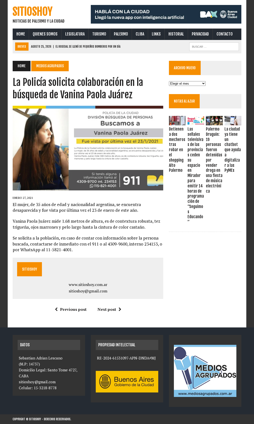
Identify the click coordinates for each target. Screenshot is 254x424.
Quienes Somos (45, 34)
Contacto (225, 34)
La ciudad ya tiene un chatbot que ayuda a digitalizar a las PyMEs (232, 150)
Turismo (99, 34)
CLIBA (140, 34)
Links (156, 34)
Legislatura (75, 34)
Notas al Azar (184, 101)
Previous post (73, 309)
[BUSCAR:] (214, 46)
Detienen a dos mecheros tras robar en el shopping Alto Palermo (177, 150)
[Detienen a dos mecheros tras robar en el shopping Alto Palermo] (177, 122)
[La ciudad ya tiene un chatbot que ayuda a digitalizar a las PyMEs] (232, 122)
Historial (176, 34)
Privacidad (200, 34)
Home (20, 34)
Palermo (121, 34)
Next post (106, 309)
